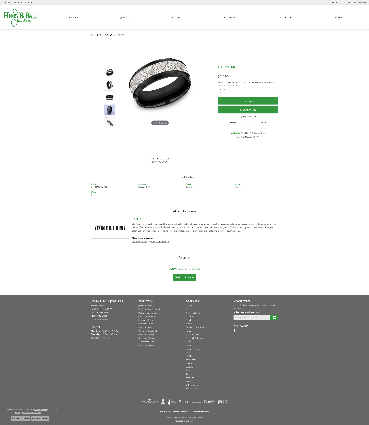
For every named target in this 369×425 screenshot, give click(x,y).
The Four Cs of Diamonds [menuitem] (149, 309)
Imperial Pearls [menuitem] (192, 348)
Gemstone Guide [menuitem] (145, 323)
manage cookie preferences (28, 412)
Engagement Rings (160, 241)
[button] (333, 2)
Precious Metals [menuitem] (145, 327)
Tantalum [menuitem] (190, 377)
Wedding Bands (110, 35)
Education (287, 17)
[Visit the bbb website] (163, 401)
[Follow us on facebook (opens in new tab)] (235, 330)
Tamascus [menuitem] (190, 374)
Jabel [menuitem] (188, 352)
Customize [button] (248, 109)
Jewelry (126, 17)
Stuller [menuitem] (189, 370)
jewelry (99, 35)
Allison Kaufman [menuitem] (193, 312)
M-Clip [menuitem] (189, 356)
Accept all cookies (40, 418)
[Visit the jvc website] (209, 401)
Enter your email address (246, 311)
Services (340, 17)
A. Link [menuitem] (189, 309)
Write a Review (184, 277)
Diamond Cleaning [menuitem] (146, 334)
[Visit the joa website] (172, 401)
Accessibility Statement (200, 412)
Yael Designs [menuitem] (191, 388)
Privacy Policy (165, 412)
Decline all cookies (20, 418)
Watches (177, 17)
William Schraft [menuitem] (192, 384)
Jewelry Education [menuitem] (146, 305)
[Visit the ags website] (149, 401)
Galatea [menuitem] (189, 341)
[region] (160, 97)
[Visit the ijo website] (223, 401)
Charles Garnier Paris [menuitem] (195, 327)
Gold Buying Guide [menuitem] (146, 345)
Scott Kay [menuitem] (190, 366)
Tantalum (189, 187)
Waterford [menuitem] (190, 381)
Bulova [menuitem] (189, 323)
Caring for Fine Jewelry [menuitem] (148, 330)
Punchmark (189, 421)
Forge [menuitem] (188, 330)
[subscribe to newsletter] (274, 317)
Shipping (232, 122)
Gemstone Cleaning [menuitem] (147, 338)
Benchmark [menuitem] (191, 320)
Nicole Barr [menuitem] (191, 359)
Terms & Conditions (180, 412)
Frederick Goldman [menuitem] (194, 338)
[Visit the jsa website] (190, 402)
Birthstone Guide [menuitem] (145, 320)
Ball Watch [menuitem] (190, 316)
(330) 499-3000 (159, 161)
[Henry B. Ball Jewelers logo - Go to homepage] (20, 17)
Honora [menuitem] (189, 345)
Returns (263, 122)
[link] (6, 2)
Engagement (72, 17)
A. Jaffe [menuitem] (189, 305)
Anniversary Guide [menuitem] (146, 341)
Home (93, 35)
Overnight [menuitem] (190, 363)
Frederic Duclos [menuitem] (193, 334)
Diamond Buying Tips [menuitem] (147, 312)
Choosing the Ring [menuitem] (146, 316)
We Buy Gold (231, 17)
